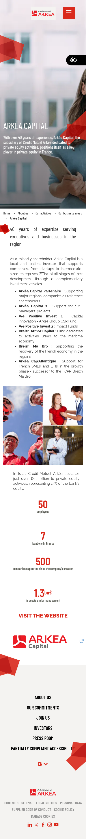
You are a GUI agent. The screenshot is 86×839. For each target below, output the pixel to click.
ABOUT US (43, 697)
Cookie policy (64, 809)
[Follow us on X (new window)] (36, 824)
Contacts (11, 802)
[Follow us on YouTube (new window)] (56, 824)
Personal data (71, 802)
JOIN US (43, 717)
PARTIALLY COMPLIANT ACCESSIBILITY (43, 748)
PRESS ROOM (43, 738)
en (40, 764)
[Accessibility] (76, 60)
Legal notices (46, 802)
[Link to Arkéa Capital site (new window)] (43, 641)
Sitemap (27, 802)
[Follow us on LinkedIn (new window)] (29, 824)
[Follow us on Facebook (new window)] (43, 824)
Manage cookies (43, 816)
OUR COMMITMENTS (43, 707)
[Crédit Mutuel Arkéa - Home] (43, 13)
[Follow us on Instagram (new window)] (49, 824)
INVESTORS (43, 728)
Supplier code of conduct (31, 809)
